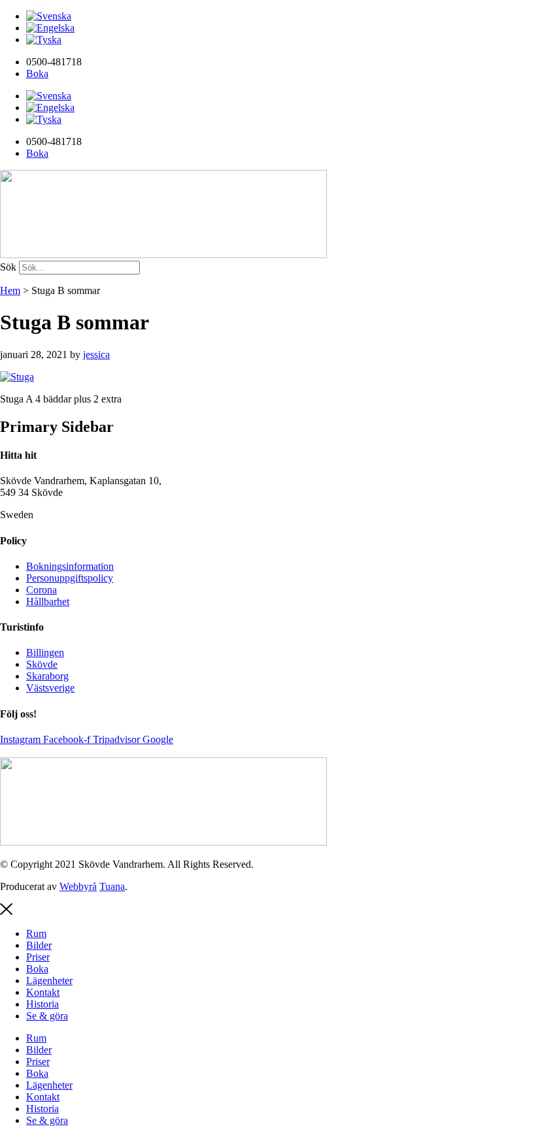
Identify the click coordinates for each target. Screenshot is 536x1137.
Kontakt (42, 992)
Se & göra (47, 1015)
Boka (37, 968)
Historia (42, 1004)
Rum (36, 933)
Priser (38, 957)
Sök (8, 266)
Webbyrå (78, 886)
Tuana (112, 886)
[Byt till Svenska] (48, 16)
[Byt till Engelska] (50, 27)
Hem (10, 290)
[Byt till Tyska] (43, 39)
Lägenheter (49, 980)
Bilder (39, 945)
